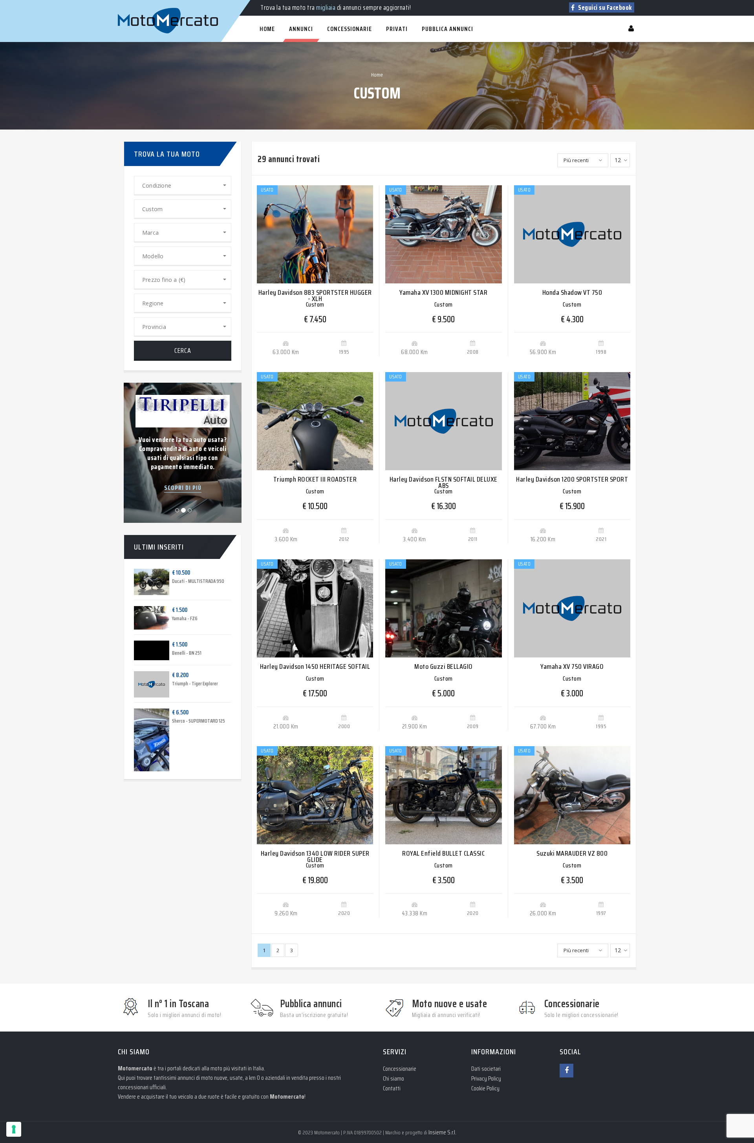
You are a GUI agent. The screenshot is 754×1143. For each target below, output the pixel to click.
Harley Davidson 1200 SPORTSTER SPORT (572, 479)
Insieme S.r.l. (442, 1132)
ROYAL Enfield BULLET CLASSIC (443, 853)
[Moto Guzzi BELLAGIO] (443, 608)
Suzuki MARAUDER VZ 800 (572, 853)
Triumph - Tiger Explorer (195, 684)
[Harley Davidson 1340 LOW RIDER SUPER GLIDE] (315, 795)
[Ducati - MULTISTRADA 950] (145, 582)
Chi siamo (393, 1078)
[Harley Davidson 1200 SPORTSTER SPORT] (572, 421)
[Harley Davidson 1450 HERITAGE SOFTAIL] (315, 608)
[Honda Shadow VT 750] (572, 234)
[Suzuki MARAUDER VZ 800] (572, 795)
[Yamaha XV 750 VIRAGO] (572, 608)
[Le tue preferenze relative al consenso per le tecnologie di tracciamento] (13, 1129)
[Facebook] (566, 1070)
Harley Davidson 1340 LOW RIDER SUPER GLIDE (315, 856)
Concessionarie (399, 1069)
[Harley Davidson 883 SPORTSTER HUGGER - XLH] (315, 234)
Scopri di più (182, 488)
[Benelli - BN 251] (145, 650)
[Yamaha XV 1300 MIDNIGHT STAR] (443, 234)
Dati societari (486, 1069)
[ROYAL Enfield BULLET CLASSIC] (443, 795)
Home (377, 74)
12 (618, 160)
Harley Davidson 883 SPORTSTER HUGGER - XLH (315, 295)
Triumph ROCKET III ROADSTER (315, 479)
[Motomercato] (126, 4)
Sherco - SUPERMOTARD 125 (198, 721)
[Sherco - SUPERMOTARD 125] (145, 739)
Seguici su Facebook (604, 7)
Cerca (182, 350)
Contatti (392, 1088)
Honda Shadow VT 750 (572, 292)
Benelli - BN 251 (186, 653)
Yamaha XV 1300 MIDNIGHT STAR (443, 292)
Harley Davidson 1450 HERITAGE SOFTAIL (315, 666)
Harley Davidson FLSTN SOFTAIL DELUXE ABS (444, 482)
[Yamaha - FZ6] (145, 618)
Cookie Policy (485, 1088)
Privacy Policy (486, 1078)
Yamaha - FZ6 (185, 618)
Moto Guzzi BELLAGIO (443, 666)
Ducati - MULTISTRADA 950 (198, 581)
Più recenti (576, 160)
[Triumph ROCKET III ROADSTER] (315, 421)
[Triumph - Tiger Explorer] (145, 684)
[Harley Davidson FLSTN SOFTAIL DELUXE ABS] (443, 421)
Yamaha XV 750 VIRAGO (572, 666)
